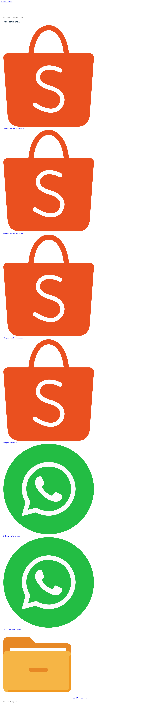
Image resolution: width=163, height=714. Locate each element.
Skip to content (6, 2)
